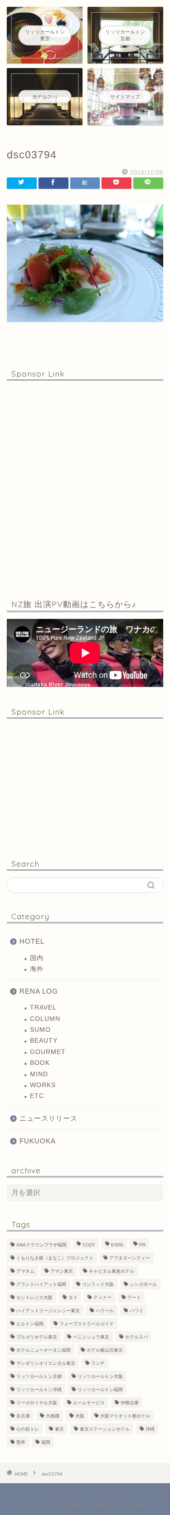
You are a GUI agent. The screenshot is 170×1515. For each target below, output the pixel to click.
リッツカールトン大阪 (100, 1376)
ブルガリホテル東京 (36, 1336)
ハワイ (136, 1310)
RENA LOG (38, 991)
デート (134, 1297)
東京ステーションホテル (105, 1429)
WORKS (43, 1085)
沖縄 (150, 1429)
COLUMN (45, 1018)
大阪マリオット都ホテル (125, 1415)
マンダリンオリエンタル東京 (45, 1363)
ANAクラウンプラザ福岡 (41, 1244)
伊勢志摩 (130, 1402)
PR (142, 1244)
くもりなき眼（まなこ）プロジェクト (54, 1257)
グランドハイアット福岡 (41, 1284)
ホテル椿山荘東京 (105, 1350)
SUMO (40, 1029)
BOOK (40, 1062)
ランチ (98, 1363)
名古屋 (23, 1415)
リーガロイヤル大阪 (36, 1402)
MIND (39, 1074)
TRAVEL (43, 1007)
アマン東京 (61, 1271)
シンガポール (143, 1284)
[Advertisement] (85, 488)
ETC (37, 1096)
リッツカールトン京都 (39, 1376)
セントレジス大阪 (34, 1297)
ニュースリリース (48, 1118)
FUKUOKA (37, 1141)
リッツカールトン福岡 (100, 1389)
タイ (73, 1297)
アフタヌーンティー (129, 1257)
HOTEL (31, 941)
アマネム (25, 1271)
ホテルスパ (136, 1336)
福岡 (45, 1442)
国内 (37, 958)
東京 (59, 1429)
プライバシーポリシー (67, 1492)
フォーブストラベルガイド (86, 1323)
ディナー (102, 1297)
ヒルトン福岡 (30, 1323)
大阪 (79, 1415)
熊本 (20, 1442)
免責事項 (118, 1492)
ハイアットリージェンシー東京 (48, 1310)
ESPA (117, 1244)
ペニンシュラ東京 (91, 1336)
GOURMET (48, 1052)
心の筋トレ (27, 1429)
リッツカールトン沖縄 (39, 1389)
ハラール (105, 1310)
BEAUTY (44, 1040)
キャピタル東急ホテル (111, 1271)
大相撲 (52, 1415)
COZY (89, 1244)
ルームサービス (89, 1402)
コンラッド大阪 (98, 1284)
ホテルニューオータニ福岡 (43, 1350)
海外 (37, 969)
